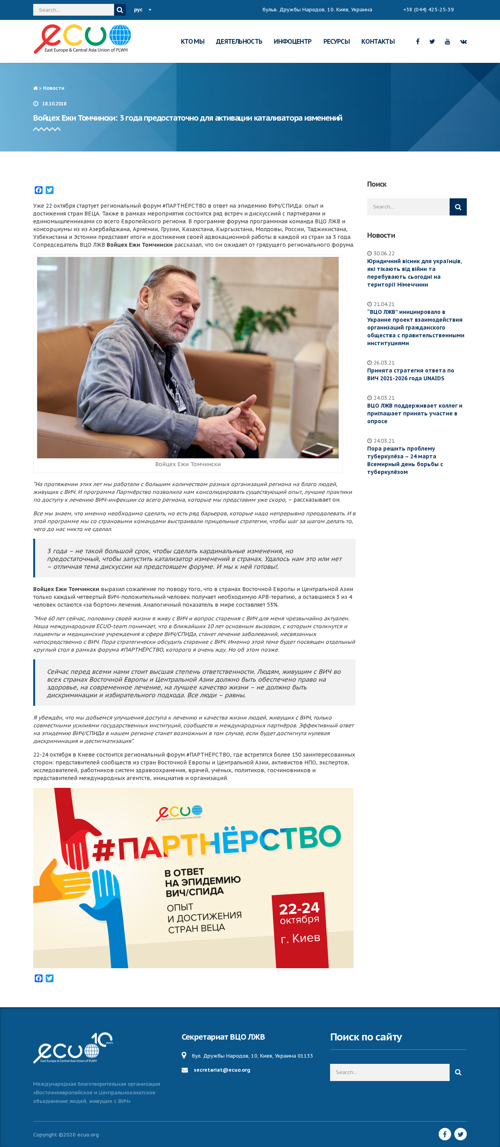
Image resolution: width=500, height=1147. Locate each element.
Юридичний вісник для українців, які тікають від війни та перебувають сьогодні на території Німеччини (414, 273)
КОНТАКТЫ (378, 41)
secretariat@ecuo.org (222, 1070)
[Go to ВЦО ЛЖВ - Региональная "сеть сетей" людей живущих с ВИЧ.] (35, 88)
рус (138, 9)
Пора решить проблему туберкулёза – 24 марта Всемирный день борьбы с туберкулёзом (405, 460)
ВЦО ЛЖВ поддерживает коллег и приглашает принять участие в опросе (414, 413)
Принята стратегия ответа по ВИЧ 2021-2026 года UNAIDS (410, 374)
